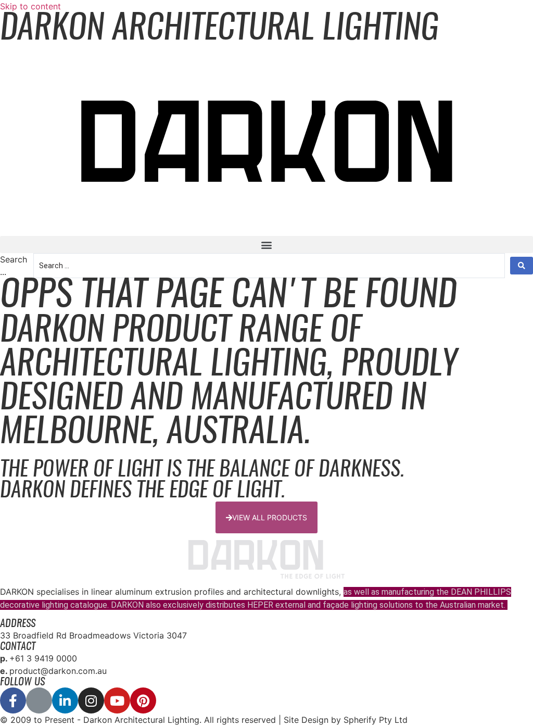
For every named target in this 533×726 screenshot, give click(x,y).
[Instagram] (91, 700)
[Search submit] (521, 265)
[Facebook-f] (13, 700)
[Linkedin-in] (65, 700)
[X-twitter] (39, 700)
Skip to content (30, 6)
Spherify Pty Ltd (376, 720)
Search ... (13, 265)
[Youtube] (117, 700)
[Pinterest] (143, 700)
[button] (266, 244)
